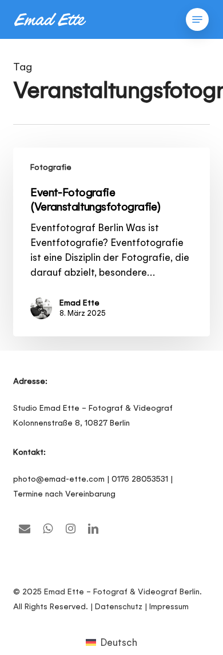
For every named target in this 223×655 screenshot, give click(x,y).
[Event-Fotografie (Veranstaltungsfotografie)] (111, 242)
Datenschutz (118, 606)
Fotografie (50, 167)
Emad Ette (79, 302)
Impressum (169, 606)
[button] (197, 19)
